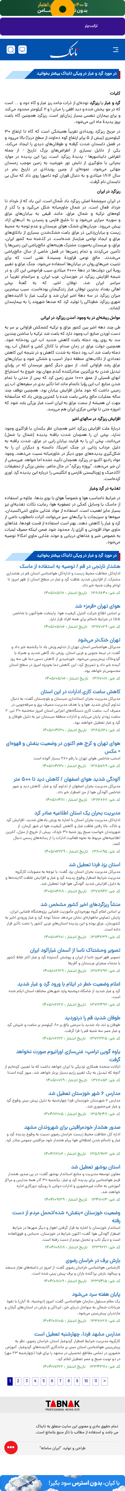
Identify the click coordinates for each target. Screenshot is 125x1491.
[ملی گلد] (62, 8)
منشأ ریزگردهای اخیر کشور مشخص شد (80, 905)
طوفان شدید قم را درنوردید (92, 1018)
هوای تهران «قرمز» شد (97, 607)
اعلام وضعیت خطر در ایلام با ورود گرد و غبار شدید (68, 984)
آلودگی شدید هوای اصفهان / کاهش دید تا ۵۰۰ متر (67, 780)
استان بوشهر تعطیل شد (95, 1167)
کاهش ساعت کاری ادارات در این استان (80, 692)
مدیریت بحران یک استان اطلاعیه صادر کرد (77, 813)
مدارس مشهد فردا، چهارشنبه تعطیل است (77, 1335)
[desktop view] (22, 49)
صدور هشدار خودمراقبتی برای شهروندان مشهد (72, 1128)
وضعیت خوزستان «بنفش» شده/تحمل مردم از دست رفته (66, 1217)
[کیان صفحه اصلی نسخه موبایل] (62, 1483)
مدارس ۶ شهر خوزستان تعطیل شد (84, 1094)
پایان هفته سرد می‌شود (96, 1295)
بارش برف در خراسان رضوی (93, 1261)
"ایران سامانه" (50, 1449)
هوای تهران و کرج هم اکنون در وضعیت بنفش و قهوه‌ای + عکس (63, 748)
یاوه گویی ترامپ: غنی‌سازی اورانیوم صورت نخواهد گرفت (68, 1056)
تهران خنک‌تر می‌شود (99, 640)
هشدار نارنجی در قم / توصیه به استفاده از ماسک (70, 567)
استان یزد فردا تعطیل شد (94, 865)
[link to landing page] (64, 49)
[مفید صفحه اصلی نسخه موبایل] (62, 26)
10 (86, 1381)
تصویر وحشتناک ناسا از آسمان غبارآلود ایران (75, 951)
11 (95, 1381)
